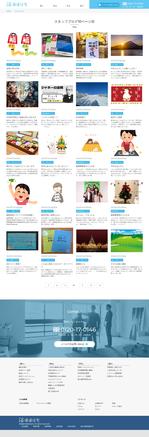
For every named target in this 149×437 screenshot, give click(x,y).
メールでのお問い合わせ (110, 5)
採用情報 (48, 426)
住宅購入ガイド (24, 379)
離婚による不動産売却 (56, 385)
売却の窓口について (55, 370)
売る (55, 6)
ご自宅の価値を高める (56, 367)
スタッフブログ (19, 11)
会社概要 (25, 426)
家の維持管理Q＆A (85, 379)
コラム (80, 406)
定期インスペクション (86, 367)
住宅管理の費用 (83, 373)
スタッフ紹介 (117, 406)
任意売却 (51, 388)
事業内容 (36, 426)
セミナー (98, 406)
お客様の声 (99, 403)
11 (82, 285)
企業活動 (59, 426)
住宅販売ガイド (54, 373)
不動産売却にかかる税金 (57, 376)
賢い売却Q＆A (53, 391)
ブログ (97, 409)
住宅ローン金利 (24, 370)
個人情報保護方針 (87, 426)
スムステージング (54, 379)
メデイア (81, 409)
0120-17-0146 (135, 3)
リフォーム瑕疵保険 (114, 373)
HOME (8, 11)
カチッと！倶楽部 (84, 376)
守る (68, 6)
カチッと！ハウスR (55, 382)
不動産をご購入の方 (114, 367)
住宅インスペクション (27, 376)
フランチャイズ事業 (43, 403)
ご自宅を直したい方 (114, 370)
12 (91, 285)
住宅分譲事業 (24, 403)
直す (82, 6)
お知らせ (81, 403)
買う (42, 6)
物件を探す (23, 367)
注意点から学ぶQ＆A (115, 376)
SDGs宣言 (72, 426)
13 (100, 285)
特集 (113, 403)
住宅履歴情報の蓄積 (85, 370)
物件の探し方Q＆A (26, 382)
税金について (24, 373)
